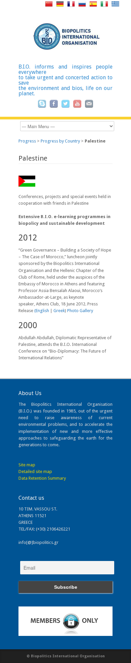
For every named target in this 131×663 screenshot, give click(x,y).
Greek (59, 310)
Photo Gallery (80, 310)
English (42, 310)
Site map (26, 464)
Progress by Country (60, 141)
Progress (27, 141)
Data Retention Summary (42, 478)
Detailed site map (35, 471)
